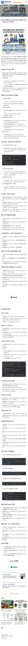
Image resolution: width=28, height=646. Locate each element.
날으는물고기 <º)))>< (17, 2)
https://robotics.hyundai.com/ (10, 572)
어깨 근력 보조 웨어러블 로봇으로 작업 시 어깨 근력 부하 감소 (10, 576)
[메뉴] (26, 2)
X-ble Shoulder (7, 574)
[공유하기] (5, 594)
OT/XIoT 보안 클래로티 (9, 584)
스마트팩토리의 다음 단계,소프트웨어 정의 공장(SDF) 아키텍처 (13, 12)
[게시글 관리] (7, 594)
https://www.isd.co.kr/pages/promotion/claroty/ (13, 582)
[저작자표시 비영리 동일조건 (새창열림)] (16, 593)
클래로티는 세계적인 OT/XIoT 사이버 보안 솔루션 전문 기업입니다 (14, 586)
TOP (26, 635)
